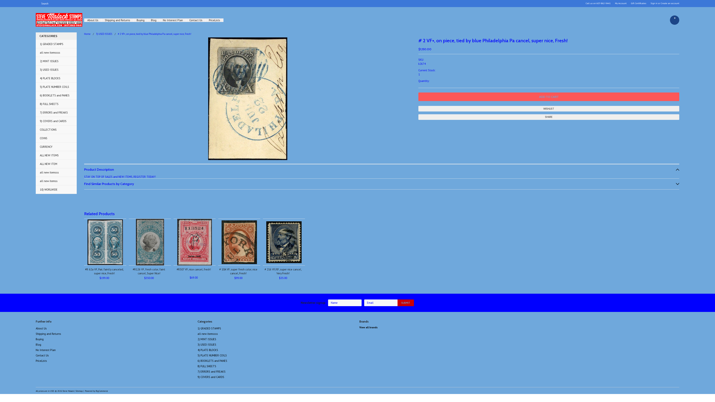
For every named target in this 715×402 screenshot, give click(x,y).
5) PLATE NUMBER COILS (54, 87)
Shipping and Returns (117, 20)
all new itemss (49, 181)
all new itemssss (50, 52)
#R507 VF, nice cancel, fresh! (194, 269)
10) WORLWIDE (49, 189)
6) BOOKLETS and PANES (54, 95)
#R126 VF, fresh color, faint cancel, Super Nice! (149, 271)
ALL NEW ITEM (48, 164)
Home (87, 34)
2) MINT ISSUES (49, 61)
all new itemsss (49, 172)
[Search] (37, 3)
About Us (92, 20)
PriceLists (214, 20)
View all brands (368, 327)
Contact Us (195, 20)
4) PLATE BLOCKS (50, 78)
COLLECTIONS (48, 129)
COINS (43, 138)
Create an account (670, 3)
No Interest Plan (173, 20)
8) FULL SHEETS (49, 104)
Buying (140, 20)
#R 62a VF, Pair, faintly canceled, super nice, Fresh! (104, 271)
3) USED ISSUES (49, 69)
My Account (621, 3)
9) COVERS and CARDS (53, 121)
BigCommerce (102, 391)
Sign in (654, 3)
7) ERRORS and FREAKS (54, 112)
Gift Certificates (638, 3)
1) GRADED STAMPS (51, 44)
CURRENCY (46, 147)
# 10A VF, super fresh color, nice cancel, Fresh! (238, 271)
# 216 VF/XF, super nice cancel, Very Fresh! (283, 271)
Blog (153, 20)
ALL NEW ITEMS (49, 155)
